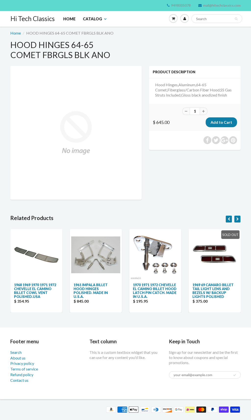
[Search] (236, 19)
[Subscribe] (234, 375)
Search (16, 352)
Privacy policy (22, 363)
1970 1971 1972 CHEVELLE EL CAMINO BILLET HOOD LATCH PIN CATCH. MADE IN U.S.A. (154, 291)
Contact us (19, 380)
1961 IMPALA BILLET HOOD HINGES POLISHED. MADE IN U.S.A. (91, 291)
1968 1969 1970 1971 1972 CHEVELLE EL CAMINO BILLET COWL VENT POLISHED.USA (35, 291)
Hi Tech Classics (33, 19)
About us (17, 358)
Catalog (92, 18)
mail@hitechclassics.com (222, 5)
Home (69, 18)
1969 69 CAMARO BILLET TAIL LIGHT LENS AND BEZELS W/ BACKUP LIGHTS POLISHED (213, 291)
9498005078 (181, 5)
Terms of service (24, 369)
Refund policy (21, 374)
